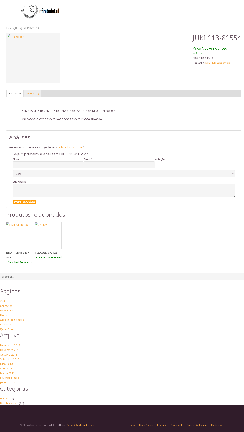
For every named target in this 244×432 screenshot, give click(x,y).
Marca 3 (5, 398)
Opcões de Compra (12, 319)
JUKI (16, 28)
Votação (160, 159)
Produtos (6, 324)
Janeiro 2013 (8, 382)
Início (9, 28)
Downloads (7, 310)
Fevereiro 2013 (9, 377)
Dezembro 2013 (10, 345)
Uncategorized (9, 403)
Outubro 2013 (9, 354)
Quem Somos (8, 329)
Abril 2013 (6, 368)
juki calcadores (221, 62)
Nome (16, 159)
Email (87, 159)
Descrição (15, 93)
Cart (2, 301)
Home (4, 315)
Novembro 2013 (10, 350)
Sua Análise (19, 181)
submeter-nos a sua (70, 147)
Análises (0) (32, 93)
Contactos (6, 306)
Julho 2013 (6, 363)
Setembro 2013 (9, 359)
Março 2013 (7, 373)
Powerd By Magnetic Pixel (80, 424)
